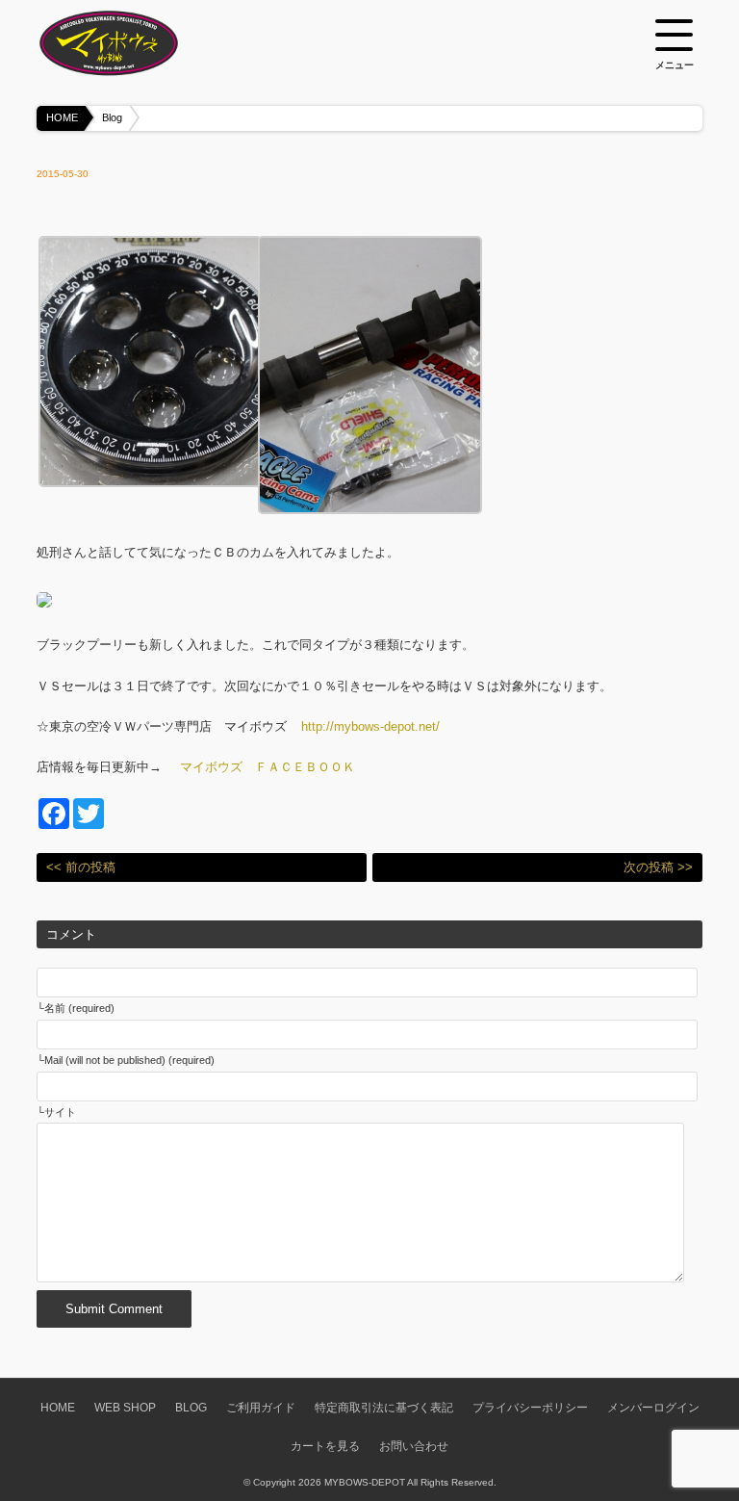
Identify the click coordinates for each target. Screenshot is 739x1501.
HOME (62, 117)
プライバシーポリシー (530, 1407)
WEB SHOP (125, 1407)
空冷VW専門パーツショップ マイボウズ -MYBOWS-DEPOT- (133, 43)
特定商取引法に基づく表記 (384, 1407)
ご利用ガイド (260, 1407)
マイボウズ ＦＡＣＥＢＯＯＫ (267, 767)
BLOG (191, 1407)
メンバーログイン (653, 1407)
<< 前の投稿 (80, 867)
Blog (112, 117)
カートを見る (325, 1445)
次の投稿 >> (658, 867)
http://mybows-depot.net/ (370, 726)
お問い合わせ (413, 1445)
